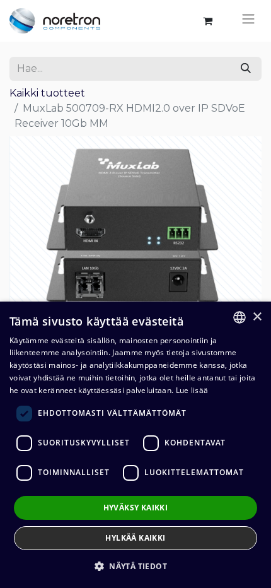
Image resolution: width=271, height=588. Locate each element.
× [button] (257, 317)
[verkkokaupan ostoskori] (207, 20)
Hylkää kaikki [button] (135, 537)
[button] (135, 565)
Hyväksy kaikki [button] (135, 507)
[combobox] (239, 317)
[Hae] (246, 69)
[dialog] (135, 445)
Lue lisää (192, 390)
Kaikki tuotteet (47, 93)
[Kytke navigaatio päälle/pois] (248, 21)
